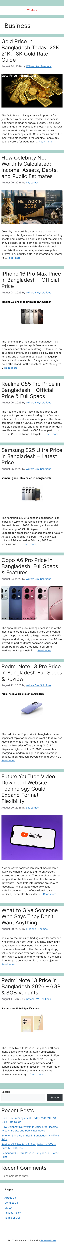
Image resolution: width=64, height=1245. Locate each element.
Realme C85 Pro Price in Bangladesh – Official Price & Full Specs (30, 390)
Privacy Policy (12, 1212)
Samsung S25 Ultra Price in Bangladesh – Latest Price (31, 456)
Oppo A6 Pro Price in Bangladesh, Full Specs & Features (29, 566)
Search (5, 1091)
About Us (10, 1197)
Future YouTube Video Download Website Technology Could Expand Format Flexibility (28, 788)
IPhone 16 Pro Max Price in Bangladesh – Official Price (31, 280)
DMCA (8, 1207)
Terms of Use (12, 1217)
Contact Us (11, 1202)
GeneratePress (48, 1240)
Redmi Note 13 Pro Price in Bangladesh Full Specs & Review (31, 672)
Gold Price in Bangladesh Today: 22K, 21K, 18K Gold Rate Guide (31, 50)
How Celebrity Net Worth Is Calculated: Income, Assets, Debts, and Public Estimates (29, 167)
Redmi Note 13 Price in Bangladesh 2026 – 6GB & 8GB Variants (31, 986)
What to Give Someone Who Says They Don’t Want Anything (29, 916)
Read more (45, 141)
